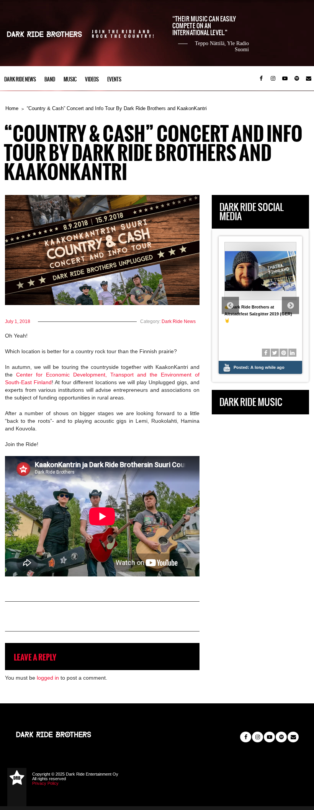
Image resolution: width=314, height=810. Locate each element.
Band (49, 79)
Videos (92, 79)
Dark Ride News (20, 79)
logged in (48, 678)
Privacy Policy (45, 783)
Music (70, 79)
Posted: (259, 367)
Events (114, 79)
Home (11, 108)
